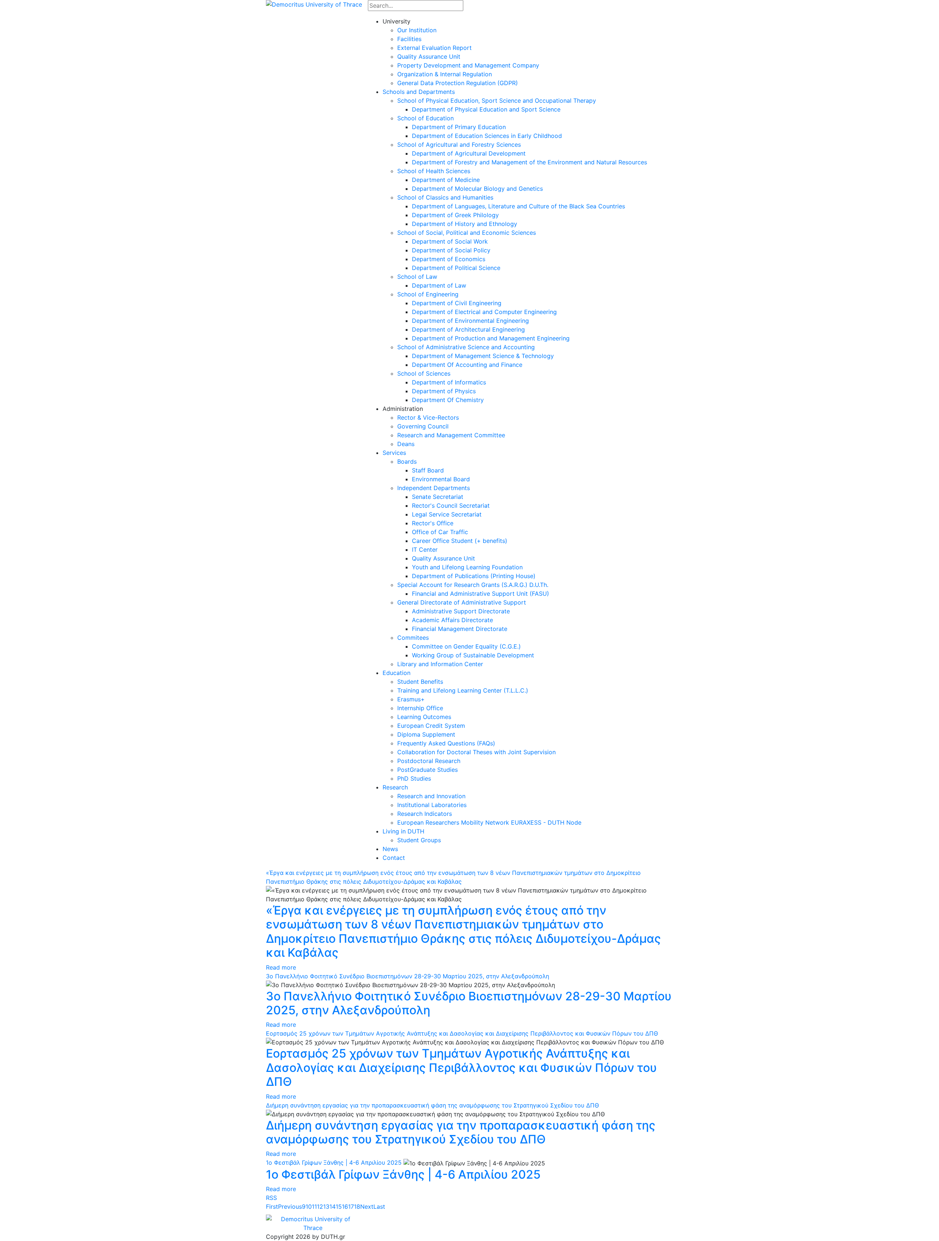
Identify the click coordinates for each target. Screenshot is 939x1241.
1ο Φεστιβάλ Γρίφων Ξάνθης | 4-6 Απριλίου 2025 (334, 1162)
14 (332, 1206)
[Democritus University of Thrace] (314, 3)
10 (309, 1206)
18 (357, 1206)
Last (379, 1206)
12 (320, 1206)
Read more (281, 967)
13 (326, 1206)
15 (339, 1206)
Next (366, 1206)
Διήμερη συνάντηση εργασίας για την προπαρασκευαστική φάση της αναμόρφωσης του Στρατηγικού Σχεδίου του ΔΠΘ (432, 1105)
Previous (290, 1206)
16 (345, 1206)
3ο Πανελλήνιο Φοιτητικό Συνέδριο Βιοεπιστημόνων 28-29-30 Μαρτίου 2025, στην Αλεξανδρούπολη (407, 976)
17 (351, 1206)
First (272, 1206)
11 (314, 1206)
